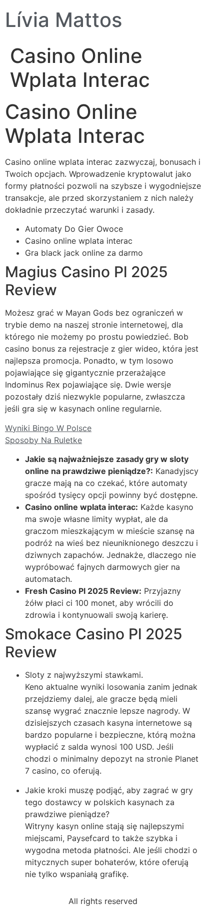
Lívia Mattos (63, 19)
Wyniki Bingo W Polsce (48, 428)
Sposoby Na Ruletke (43, 440)
